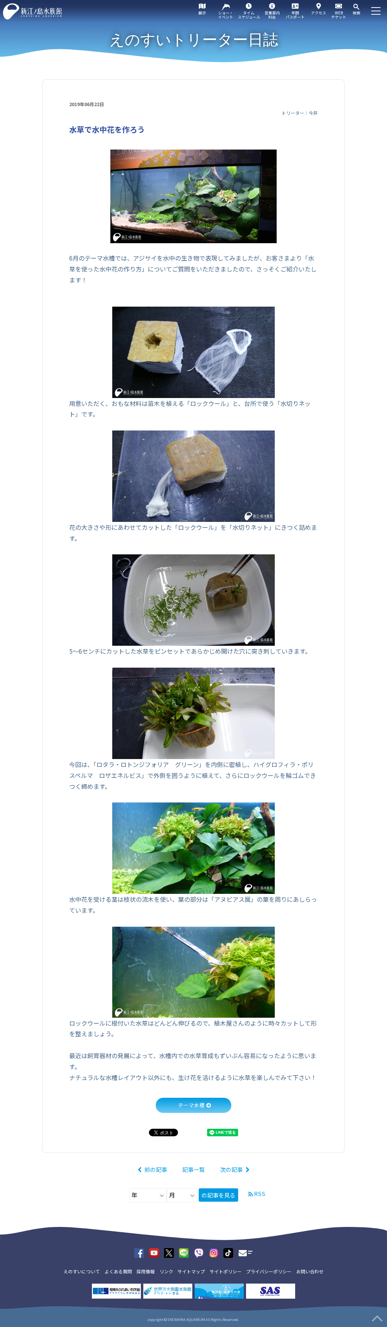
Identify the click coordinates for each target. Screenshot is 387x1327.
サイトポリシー (225, 1271)
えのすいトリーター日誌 (193, 39)
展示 (202, 12)
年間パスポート (295, 15)
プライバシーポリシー (268, 1271)
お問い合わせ (310, 1271)
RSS (259, 1193)
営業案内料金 (272, 15)
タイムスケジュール (249, 15)
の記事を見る (218, 1195)
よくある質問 (118, 1271)
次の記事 (231, 1169)
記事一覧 (193, 1169)
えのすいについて (81, 1271)
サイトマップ (191, 1271)
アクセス (318, 12)
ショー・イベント (225, 15)
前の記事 (155, 1169)
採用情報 (145, 1271)
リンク (166, 1271)
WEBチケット (338, 15)
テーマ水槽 (191, 1105)
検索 (356, 12)
